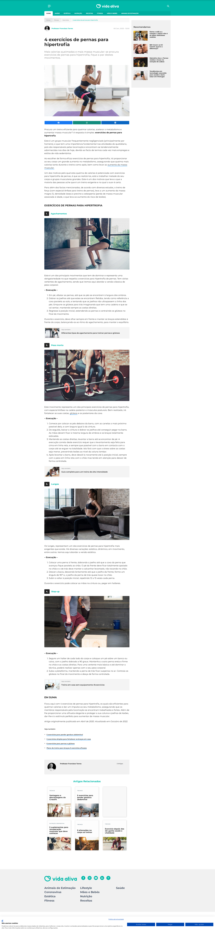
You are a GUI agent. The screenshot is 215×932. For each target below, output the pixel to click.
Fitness (100, 13)
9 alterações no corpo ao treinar (84, 831)
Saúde (57, 13)
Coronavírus (52, 892)
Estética (67, 13)
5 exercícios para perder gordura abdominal (65, 735)
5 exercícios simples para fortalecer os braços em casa (69, 739)
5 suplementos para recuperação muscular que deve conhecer (58, 830)
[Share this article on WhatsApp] (87, 122)
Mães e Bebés (112, 13)
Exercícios (66, 20)
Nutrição (78, 13)
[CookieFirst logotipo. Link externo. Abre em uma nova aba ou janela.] (2, 921)
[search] (168, 6)
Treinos (52, 790)
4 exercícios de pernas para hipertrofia (85, 20)
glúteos (73, 413)
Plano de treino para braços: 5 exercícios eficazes (67, 748)
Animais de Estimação (130, 13)
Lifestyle (86, 888)
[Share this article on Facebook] (58, 122)
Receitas (89, 13)
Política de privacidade (116, 919)
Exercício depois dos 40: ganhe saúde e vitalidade (114, 831)
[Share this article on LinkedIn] (115, 122)
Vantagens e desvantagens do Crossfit (57, 798)
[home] (107, 6)
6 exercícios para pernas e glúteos (61, 744)
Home (48, 13)
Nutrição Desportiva (56, 823)
